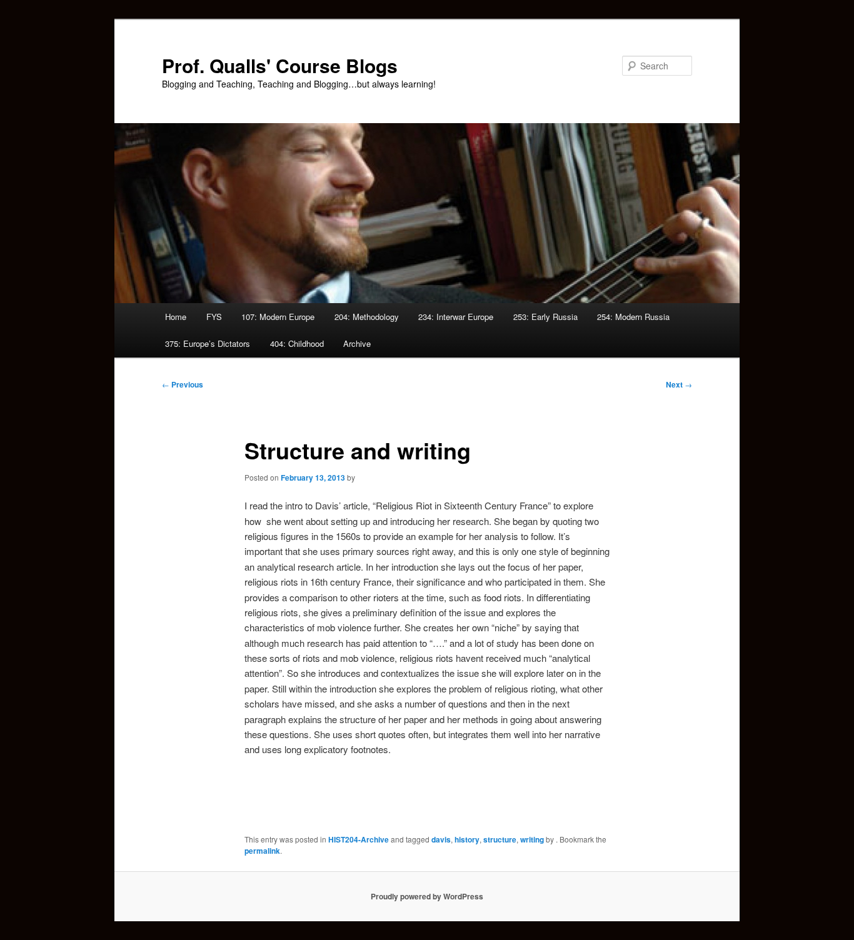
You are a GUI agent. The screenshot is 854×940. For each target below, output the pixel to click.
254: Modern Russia (633, 316)
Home (175, 316)
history (467, 839)
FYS (214, 316)
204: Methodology (366, 316)
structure (499, 839)
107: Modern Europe (277, 316)
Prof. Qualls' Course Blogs (280, 65)
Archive (357, 343)
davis (441, 839)
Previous (182, 384)
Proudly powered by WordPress (427, 896)
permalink (262, 850)
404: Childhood (297, 343)
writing (532, 839)
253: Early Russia (545, 316)
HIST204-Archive (358, 839)
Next (679, 384)
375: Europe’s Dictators (207, 343)
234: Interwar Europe (455, 316)
